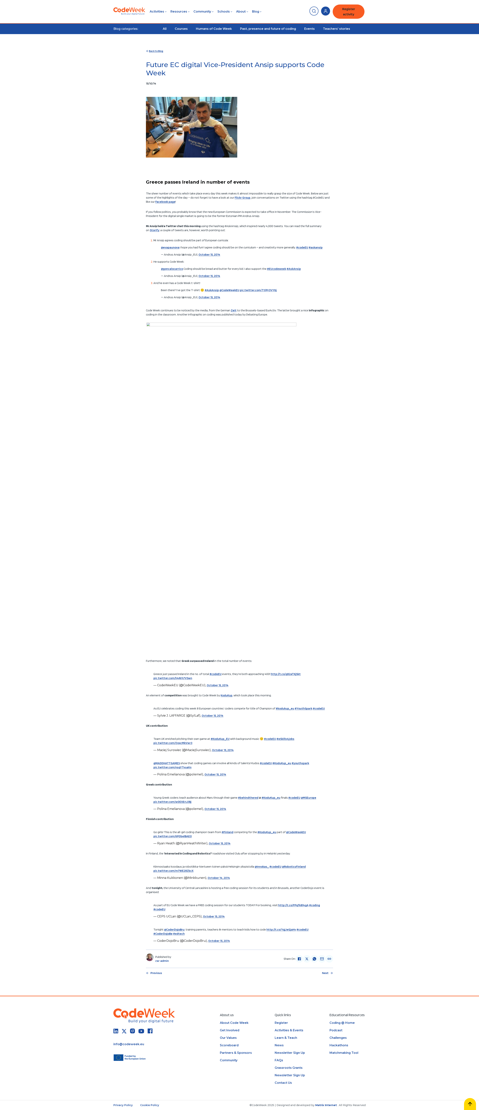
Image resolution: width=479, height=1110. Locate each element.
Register (281, 1023)
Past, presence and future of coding (268, 29)
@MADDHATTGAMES (166, 763)
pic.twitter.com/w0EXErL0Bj (172, 802)
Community (202, 11)
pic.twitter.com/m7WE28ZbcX (173, 870)
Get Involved (229, 1030)
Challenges (338, 1038)
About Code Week (234, 1023)
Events (309, 29)
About (241, 11)
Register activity (348, 11)
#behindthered (248, 797)
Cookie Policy (149, 1105)
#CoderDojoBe (163, 933)
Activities (157, 11)
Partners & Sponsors (236, 1053)
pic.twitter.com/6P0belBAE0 (172, 836)
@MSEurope (308, 797)
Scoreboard (229, 1045)
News (279, 1045)
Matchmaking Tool (343, 1053)
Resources (178, 11)
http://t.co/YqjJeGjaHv (281, 929)
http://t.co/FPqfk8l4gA (293, 905)
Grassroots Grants (289, 1068)
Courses (181, 29)
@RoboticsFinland (294, 866)
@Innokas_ (262, 866)
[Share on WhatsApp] (314, 959)
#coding (314, 905)
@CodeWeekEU (229, 290)
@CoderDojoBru (174, 929)
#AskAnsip (294, 269)
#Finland (227, 832)
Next (325, 973)
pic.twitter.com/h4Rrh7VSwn (172, 678)
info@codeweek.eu (128, 1044)
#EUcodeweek (276, 269)
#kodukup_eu (285, 708)
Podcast (335, 1030)
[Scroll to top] (470, 1104)
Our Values (228, 1038)
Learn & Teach (286, 1038)
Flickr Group (242, 197)
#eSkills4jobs (285, 739)
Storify (154, 230)
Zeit (234, 310)
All (165, 29)
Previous (156, 973)
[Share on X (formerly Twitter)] (307, 959)
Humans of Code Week (214, 29)
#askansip (316, 247)
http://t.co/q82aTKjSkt (286, 674)
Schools (223, 11)
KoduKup (226, 695)
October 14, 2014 (219, 878)
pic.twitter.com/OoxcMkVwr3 (172, 743)
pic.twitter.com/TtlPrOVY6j (258, 290)
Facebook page (165, 201)
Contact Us (283, 1083)
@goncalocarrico (172, 269)
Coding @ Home (342, 1023)
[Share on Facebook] (299, 959)
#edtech (179, 933)
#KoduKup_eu (281, 763)
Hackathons (338, 1045)
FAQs (279, 1060)
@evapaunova (170, 247)
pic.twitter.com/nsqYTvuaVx (172, 767)
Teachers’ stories (336, 29)
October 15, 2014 (209, 254)
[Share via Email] (322, 959)
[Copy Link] (329, 959)
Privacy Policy (123, 1105)
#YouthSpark (303, 708)
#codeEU (302, 247)
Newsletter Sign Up (290, 1053)
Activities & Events (289, 1030)
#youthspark (300, 763)
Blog (255, 11)
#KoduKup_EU (220, 739)
